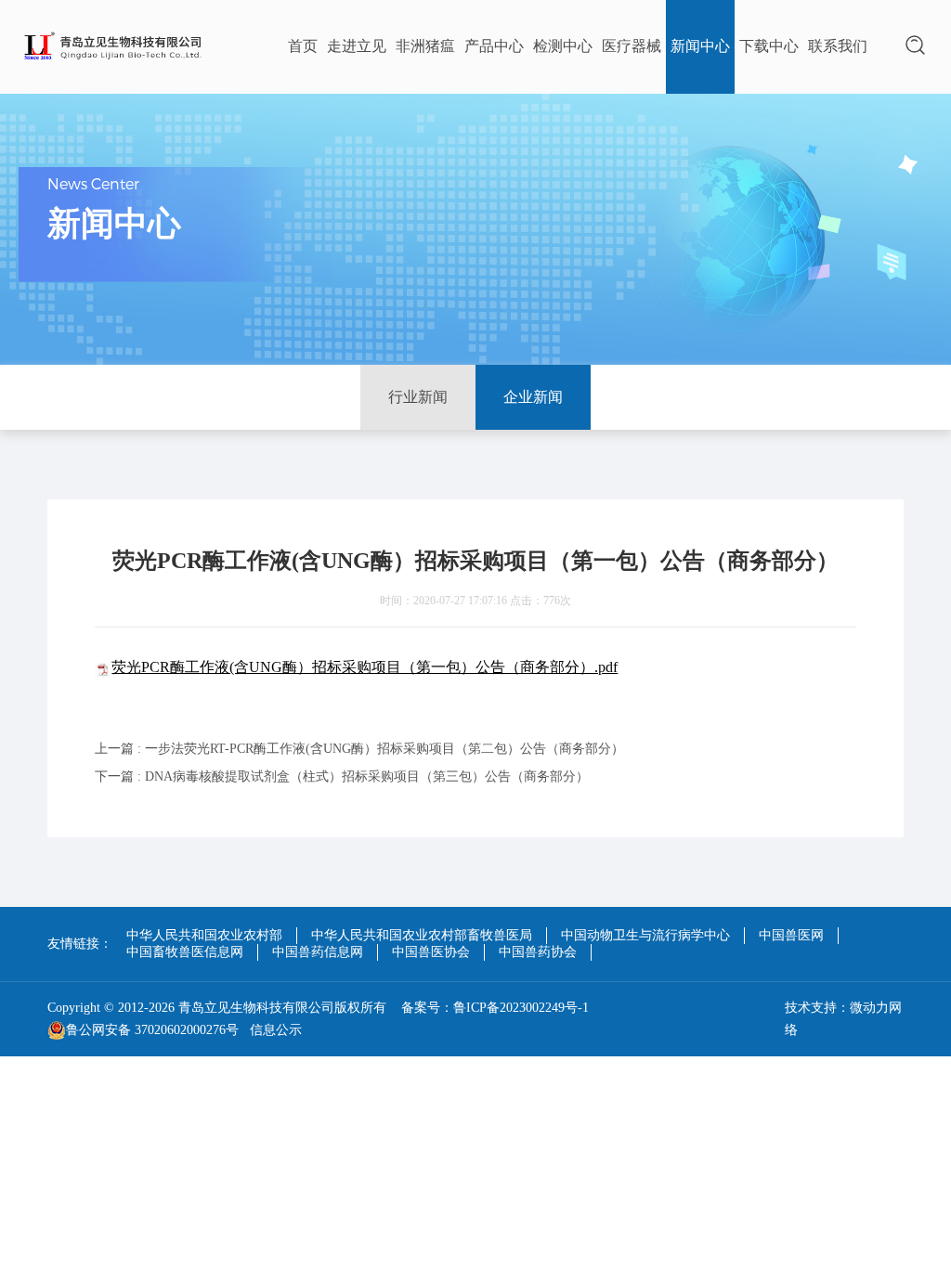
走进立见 (356, 46)
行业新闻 (418, 397)
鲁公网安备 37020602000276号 (152, 1030)
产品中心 (494, 46)
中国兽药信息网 (317, 952)
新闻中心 (700, 46)
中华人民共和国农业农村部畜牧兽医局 (421, 935)
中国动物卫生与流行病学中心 (645, 935)
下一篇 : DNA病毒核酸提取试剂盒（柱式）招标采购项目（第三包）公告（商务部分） (342, 776)
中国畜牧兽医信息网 (184, 952)
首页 (303, 46)
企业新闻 (533, 397)
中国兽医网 (791, 935)
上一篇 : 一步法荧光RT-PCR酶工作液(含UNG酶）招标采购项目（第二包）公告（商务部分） (359, 749)
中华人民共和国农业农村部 (204, 935)
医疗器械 (631, 46)
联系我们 (837, 46)
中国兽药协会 (538, 952)
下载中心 (769, 46)
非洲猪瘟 (425, 46)
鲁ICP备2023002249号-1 (521, 1008)
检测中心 (563, 46)
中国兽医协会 (431, 952)
